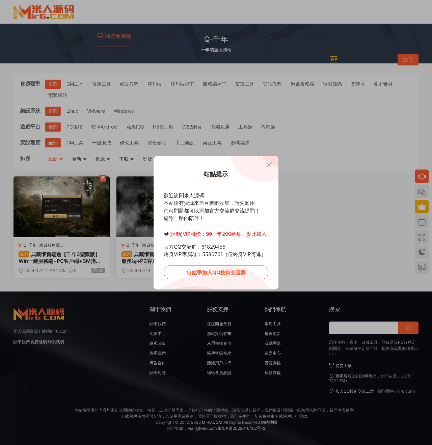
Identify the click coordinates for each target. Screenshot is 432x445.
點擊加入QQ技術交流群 (219, 272)
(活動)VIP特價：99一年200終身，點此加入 (218, 234)
